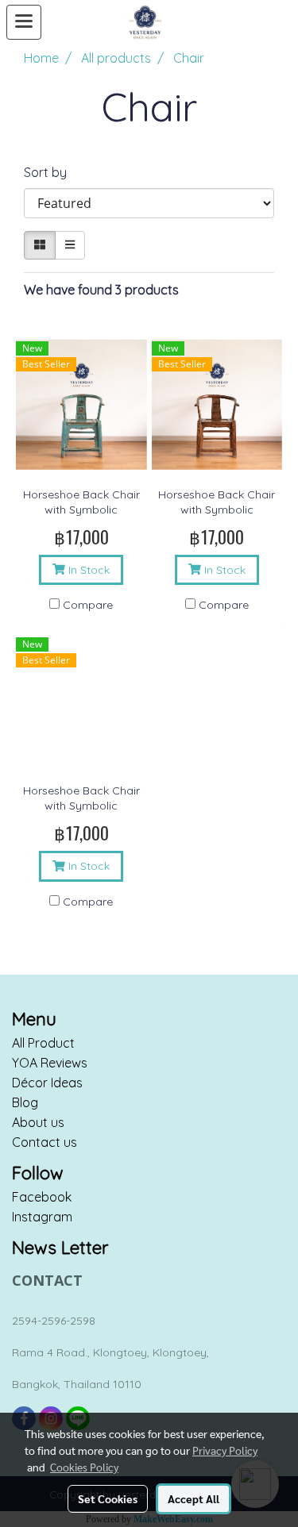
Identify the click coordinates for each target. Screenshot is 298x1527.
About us (38, 1122)
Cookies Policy (84, 1467)
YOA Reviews (49, 1063)
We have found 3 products (101, 290)
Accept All (193, 1498)
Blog (25, 1102)
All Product (43, 1043)
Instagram (42, 1217)
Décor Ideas (47, 1082)
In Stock (87, 570)
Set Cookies (107, 1498)
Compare (88, 605)
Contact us (44, 1142)
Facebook (42, 1197)
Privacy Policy (224, 1450)
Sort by (50, 172)
